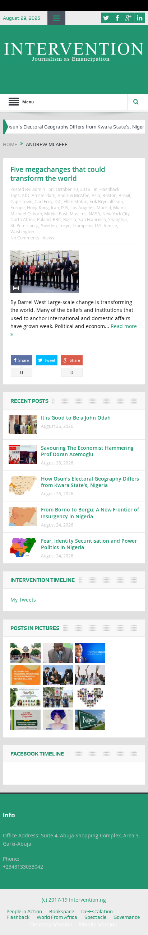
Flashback (109, 189)
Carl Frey (43, 201)
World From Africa (57, 917)
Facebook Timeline (37, 754)
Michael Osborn (26, 213)
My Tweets (23, 599)
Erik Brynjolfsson (106, 201)
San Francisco (92, 219)
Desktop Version (51, 924)
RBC (57, 219)
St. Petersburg (24, 225)
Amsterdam (43, 195)
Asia (96, 195)
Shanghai (117, 219)
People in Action (24, 911)
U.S (98, 225)
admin (38, 189)
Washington (22, 231)
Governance (127, 917)
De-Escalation (97, 911)
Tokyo (64, 225)
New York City (116, 213)
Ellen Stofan (75, 201)
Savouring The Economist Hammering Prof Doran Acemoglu (87, 451)
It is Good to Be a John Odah (76, 417)
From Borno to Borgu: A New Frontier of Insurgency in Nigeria (90, 512)
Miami (119, 207)
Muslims (78, 213)
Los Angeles (82, 207)
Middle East (56, 213)
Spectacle (95, 917)
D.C (58, 201)
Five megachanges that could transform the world (57, 174)
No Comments (24, 237)
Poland (44, 219)
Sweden (49, 225)
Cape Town (21, 201)
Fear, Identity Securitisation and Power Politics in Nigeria (89, 544)
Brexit (124, 195)
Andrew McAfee (73, 195)
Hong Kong (38, 207)
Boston (109, 195)
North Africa (22, 219)
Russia (69, 219)
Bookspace (61, 911)
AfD (25, 195)
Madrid (104, 207)
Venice (110, 225)
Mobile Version (98, 924)
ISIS (64, 207)
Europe (17, 207)
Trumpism (83, 225)
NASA (94, 213)
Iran (55, 207)
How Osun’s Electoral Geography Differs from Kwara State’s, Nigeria (90, 481)
